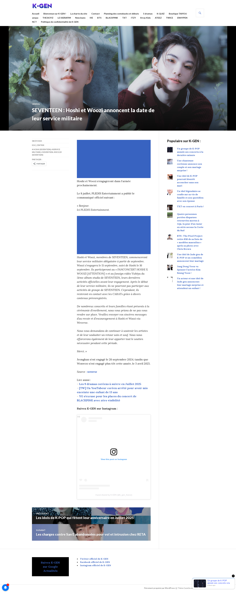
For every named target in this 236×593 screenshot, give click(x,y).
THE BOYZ (47, 17)
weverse (92, 371)
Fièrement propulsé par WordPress (159, 588)
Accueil (35, 13)
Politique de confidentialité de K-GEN (59, 21)
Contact (95, 13)
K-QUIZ (161, 13)
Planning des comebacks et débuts (121, 13)
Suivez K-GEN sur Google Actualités (50, 566)
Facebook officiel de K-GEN (95, 562)
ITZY (133, 17)
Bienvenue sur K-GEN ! (54, 13)
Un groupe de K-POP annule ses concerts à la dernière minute (190, 151)
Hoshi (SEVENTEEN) (42, 149)
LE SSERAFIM (64, 17)
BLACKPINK (112, 17)
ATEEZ (158, 17)
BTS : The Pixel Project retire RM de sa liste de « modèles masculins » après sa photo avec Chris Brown (189, 242)
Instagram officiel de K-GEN (95, 565)
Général (36, 104)
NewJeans (80, 17)
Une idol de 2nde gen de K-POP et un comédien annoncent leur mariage (190, 257)
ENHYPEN (182, 17)
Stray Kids (145, 17)
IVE (91, 17)
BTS (99, 17)
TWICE (169, 17)
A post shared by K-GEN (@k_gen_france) (113, 495)
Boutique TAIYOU (178, 13)
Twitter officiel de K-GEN (94, 558)
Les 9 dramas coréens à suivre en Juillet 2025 (110, 384)
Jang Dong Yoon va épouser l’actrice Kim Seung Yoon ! (188, 269)
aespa (35, 17)
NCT (34, 21)
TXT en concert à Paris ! (190, 206)
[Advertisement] (114, 159)
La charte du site (78, 13)
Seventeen (48, 152)
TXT (124, 17)
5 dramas (148, 13)
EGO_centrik (38, 145)
